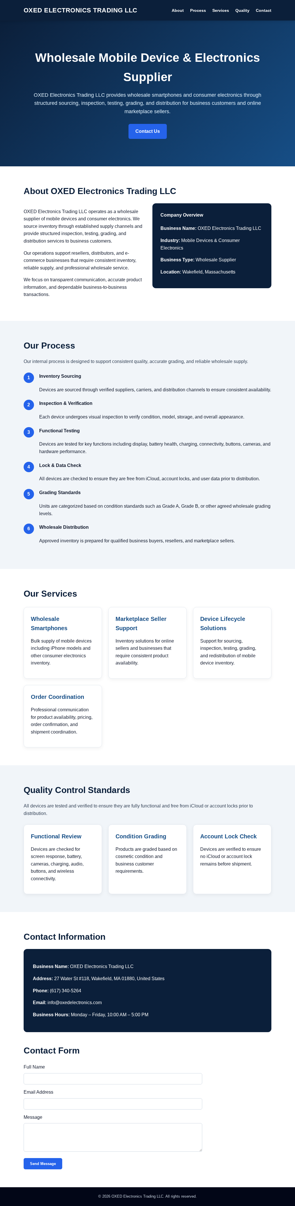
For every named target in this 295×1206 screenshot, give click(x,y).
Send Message (43, 1164)
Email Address (38, 1092)
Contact (263, 10)
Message (33, 1117)
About (178, 10)
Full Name (34, 1066)
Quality (242, 10)
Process (198, 10)
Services (220, 10)
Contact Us (147, 131)
